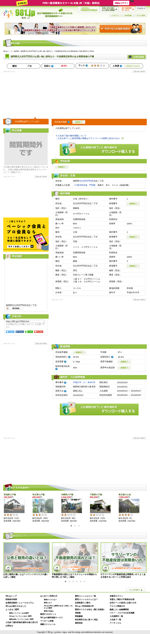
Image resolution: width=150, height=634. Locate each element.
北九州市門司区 (86, 181)
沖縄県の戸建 (67, 494)
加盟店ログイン (116, 596)
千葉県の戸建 (96, 494)
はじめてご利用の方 (48, 596)
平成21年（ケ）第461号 (84, 382)
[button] (71, 525)
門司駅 (92, 185)
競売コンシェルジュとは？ (86, 599)
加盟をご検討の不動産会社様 (122, 599)
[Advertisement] (75, 93)
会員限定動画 (11, 603)
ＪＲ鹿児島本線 (80, 185)
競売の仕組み (49, 611)
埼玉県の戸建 (38, 494)
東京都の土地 (125, 494)
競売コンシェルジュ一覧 (85, 596)
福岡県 (16, 51)
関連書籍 (79, 616)
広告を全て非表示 (139, 71)
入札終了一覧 (115, 620)
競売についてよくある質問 (19, 613)
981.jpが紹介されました (16, 606)
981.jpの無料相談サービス (51, 618)
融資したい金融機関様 (119, 609)
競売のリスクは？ (50, 599)
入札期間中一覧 (116, 616)
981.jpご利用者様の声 (84, 606)
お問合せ (9, 626)
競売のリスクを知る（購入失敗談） (90, 609)
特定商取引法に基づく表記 (86, 620)
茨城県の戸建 (10, 494)
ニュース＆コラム (26, 603)
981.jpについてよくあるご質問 (20, 616)
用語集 (78, 613)
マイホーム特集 (47, 621)
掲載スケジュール (48, 624)
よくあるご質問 (12, 609)
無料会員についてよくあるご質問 (21, 619)
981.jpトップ (38, 14)
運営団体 (79, 623)
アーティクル (115, 623)
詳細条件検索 (11, 599)
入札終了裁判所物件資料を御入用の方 (22, 622)
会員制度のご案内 (82, 603)
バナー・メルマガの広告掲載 (122, 613)
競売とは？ (48, 602)
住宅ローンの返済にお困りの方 (123, 603)
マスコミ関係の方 (117, 606)
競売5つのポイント (48, 614)
